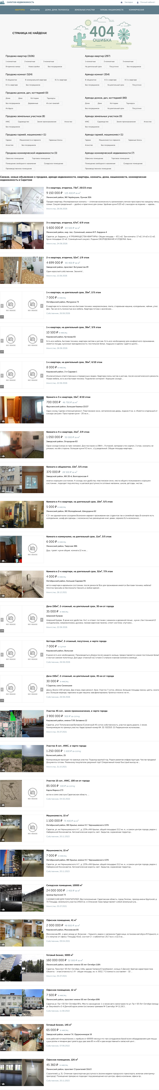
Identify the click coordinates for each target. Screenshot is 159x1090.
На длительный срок (93, 67)
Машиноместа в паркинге (30, 140)
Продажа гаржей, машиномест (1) (26, 135)
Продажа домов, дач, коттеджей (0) (27, 93)
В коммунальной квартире (36, 80)
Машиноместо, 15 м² (57, 816)
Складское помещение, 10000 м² (64, 885)
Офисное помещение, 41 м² (61, 920)
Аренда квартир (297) (97, 56)
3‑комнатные (48, 61)
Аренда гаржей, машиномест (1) (104, 135)
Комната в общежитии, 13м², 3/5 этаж (67, 467)
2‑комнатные (29, 61)
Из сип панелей (52, 103)
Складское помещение (53, 163)
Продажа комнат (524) (19, 74)
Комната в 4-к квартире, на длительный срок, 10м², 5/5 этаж (79, 502)
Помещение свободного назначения (21, 163)
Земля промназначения (46, 122)
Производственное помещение (19, 169)
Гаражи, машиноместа (111, 10)
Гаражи (8, 140)
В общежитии (11, 80)
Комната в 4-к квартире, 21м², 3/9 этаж (67, 432)
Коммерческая (136, 10)
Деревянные (33, 103)
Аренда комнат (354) (97, 74)
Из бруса (9, 108)
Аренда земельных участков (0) (103, 116)
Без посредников (55, 67)
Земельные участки (85, 10)
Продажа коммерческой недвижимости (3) (31, 153)
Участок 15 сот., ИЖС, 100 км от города (68, 781)
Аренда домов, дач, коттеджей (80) (106, 98)
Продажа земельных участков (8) (25, 116)
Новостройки (34, 67)
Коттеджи (35, 98)
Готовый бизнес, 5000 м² (59, 955)
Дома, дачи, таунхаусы (57, 10)
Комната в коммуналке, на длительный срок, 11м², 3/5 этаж (78, 537)
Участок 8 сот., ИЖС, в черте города (66, 746)
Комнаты (35, 10)
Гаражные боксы (55, 140)
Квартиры (20, 10)
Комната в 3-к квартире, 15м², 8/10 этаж (68, 397)
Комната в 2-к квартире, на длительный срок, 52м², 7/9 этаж (79, 571)
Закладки (128, 2)
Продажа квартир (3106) (20, 56)
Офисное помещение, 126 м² (62, 1060)
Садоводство (23, 122)
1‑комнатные (11, 61)
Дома (8, 98)
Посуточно (114, 67)
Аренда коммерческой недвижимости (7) (109, 153)
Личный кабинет (147, 2)
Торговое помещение (41, 158)
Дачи (20, 98)
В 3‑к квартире (12, 85)
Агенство (68, 122)
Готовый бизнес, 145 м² (59, 1025)
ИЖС (8, 122)
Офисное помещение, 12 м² (61, 990)
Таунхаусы (51, 98)
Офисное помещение (15, 158)
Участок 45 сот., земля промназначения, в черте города (76, 711)
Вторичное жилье (13, 67)
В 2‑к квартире (61, 80)
